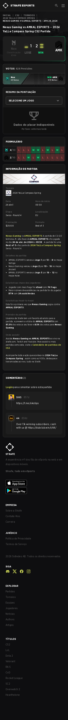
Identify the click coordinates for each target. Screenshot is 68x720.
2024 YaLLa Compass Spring (19, 18)
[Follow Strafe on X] (13, 571)
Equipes (10, 602)
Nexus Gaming (14, 236)
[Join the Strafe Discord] (8, 571)
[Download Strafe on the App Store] (34, 483)
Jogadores (12, 608)
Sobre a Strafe (14, 510)
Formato (40, 222)
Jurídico (11, 533)
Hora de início (42, 201)
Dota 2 (9, 655)
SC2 (8, 683)
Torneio (10, 188)
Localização (41, 211)
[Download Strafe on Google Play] (34, 491)
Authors (10, 619)
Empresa (11, 505)
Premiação (11, 222)
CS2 (17, 15)
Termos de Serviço (16, 544)
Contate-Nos (13, 516)
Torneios (29, 15)
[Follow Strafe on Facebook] (20, 571)
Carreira (10, 521)
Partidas (10, 591)
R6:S (8, 667)
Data (8, 201)
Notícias (10, 613)
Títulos (11, 639)
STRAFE (10, 454)
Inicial (7, 15)
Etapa (9, 211)
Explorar (12, 585)
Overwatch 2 (13, 689)
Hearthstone (13, 694)
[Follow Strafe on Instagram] (27, 571)
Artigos (10, 625)
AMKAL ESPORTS (33, 236)
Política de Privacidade (18, 538)
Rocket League (14, 678)
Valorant (10, 661)
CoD (8, 672)
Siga (8, 566)
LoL (8, 650)
